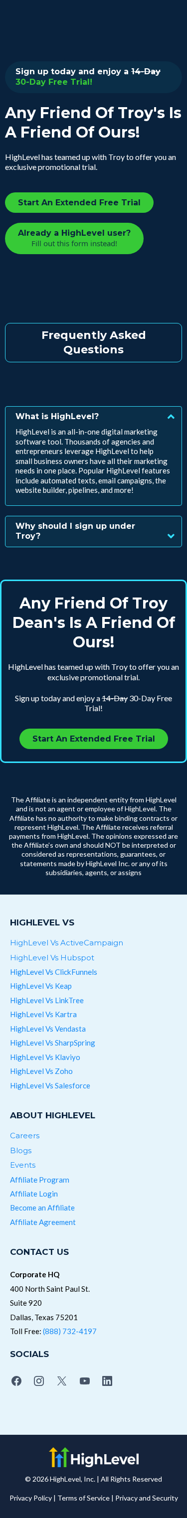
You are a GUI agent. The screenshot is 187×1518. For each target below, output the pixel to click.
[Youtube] (84, 1380)
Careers (24, 1135)
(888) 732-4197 (70, 1331)
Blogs (20, 1150)
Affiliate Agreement (43, 1221)
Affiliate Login (34, 1193)
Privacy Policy (30, 1498)
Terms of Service (83, 1498)
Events (22, 1165)
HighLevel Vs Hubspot (52, 957)
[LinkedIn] (107, 1380)
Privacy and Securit (145, 1498)
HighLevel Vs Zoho (41, 1070)
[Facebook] (16, 1380)
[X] (61, 1380)
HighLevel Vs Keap (41, 985)
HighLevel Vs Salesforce (50, 1085)
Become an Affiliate (42, 1207)
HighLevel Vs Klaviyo (45, 1057)
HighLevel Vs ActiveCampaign (66, 942)
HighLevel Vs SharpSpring (52, 1042)
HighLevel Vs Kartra (43, 1014)
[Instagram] (39, 1380)
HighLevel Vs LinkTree (47, 1000)
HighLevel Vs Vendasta (48, 1028)
